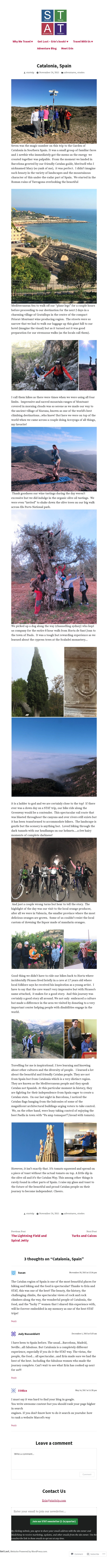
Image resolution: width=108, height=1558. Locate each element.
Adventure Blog (47, 48)
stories (81, 72)
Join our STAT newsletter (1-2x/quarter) (54, 1521)
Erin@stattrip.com (54, 1500)
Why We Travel (22, 41)
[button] (45, 365)
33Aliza (22, 1390)
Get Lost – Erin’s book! (52, 41)
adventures (70, 72)
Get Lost (4, 1551)
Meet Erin (67, 48)
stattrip (30, 72)
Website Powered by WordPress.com (28, 1551)
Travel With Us (82, 41)
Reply (14, 1321)
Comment (87, 1474)
